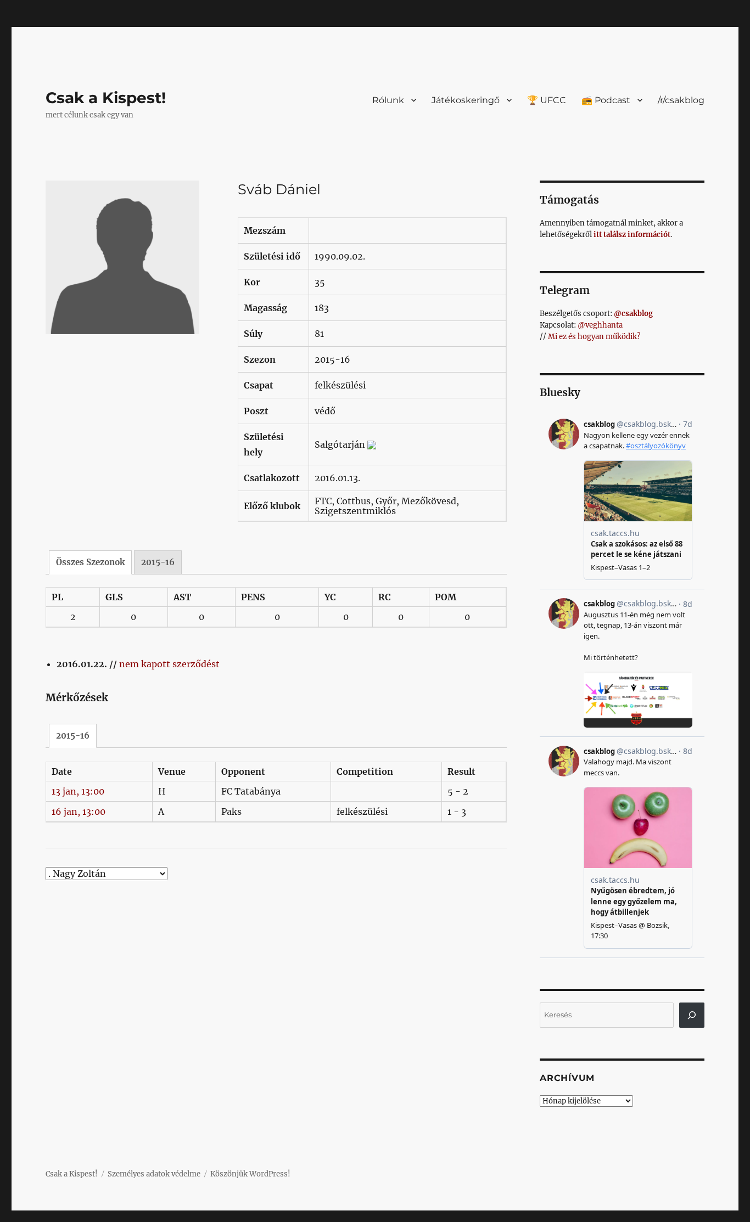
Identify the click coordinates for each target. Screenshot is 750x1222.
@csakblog (633, 313)
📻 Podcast (605, 100)
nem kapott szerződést (169, 663)
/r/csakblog (681, 100)
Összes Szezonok (90, 562)
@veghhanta (600, 325)
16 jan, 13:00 (78, 811)
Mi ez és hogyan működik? (594, 336)
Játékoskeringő (466, 100)
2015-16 (158, 562)
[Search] (691, 1015)
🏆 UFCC (546, 100)
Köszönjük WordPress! (250, 1174)
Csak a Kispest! (106, 97)
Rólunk (388, 100)
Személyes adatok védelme (154, 1174)
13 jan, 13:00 (78, 791)
